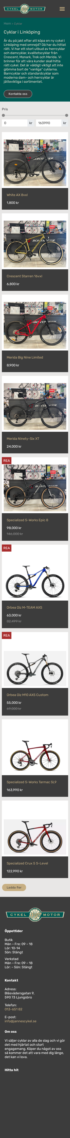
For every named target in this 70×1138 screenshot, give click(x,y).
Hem (7, 23)
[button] (62, 9)
